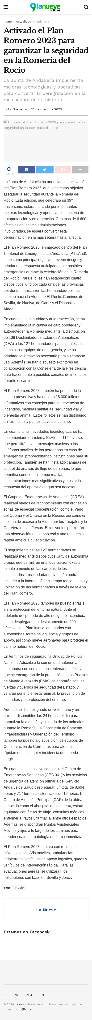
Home (8, 21)
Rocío (19, 887)
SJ (5, 995)
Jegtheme (25, 1009)
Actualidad (23, 21)
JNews (19, 1004)
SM (29, 995)
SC (17, 995)
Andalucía (42, 21)
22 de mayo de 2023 (46, 109)
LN (42, 995)
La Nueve (15, 109)
